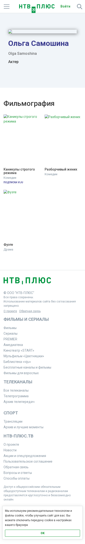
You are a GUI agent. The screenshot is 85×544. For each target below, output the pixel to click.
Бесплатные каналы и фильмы (27, 367)
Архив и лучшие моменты (23, 427)
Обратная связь (30, 311)
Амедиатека (13, 345)
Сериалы (10, 333)
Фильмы (10, 328)
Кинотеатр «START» (19, 350)
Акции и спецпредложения (25, 456)
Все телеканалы (16, 390)
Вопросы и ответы (18, 473)
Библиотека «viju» (17, 362)
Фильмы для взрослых (21, 373)
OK (43, 533)
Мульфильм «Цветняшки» (24, 356)
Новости (10, 450)
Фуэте (8, 244)
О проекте (10, 311)
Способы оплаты (17, 478)
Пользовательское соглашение (28, 461)
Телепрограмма (16, 396)
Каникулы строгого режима (20, 171)
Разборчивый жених (61, 169)
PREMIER (10, 339)
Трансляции (13, 421)
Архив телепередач (19, 402)
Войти (65, 6)
